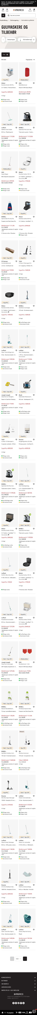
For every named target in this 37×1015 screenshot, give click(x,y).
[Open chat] (3, 15)
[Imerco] (18, 10)
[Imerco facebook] (13, 1003)
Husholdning (3, 20)
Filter (4, 54)
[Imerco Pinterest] (21, 1003)
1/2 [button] (17, 959)
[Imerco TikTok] (18, 1003)
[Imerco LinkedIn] (23, 1003)
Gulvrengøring (14, 20)
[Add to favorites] (16, 83)
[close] (35, 1)
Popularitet (29, 59)
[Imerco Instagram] (16, 1003)
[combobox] (18, 959)
